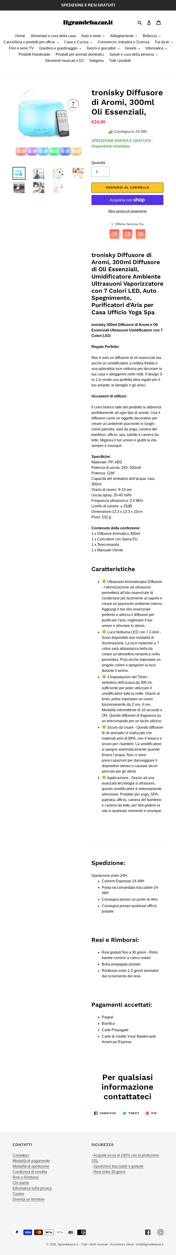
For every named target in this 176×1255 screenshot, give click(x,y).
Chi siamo (21, 1183)
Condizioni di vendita (30, 1172)
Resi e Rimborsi (26, 1177)
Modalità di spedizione (31, 1166)
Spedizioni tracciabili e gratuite (118, 1166)
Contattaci (21, 1155)
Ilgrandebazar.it (68, 1244)
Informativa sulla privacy (32, 1188)
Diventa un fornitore (28, 1199)
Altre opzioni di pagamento (127, 211)
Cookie (18, 1194)
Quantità (98, 163)
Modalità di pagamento (31, 1161)
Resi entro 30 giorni (109, 1172)
